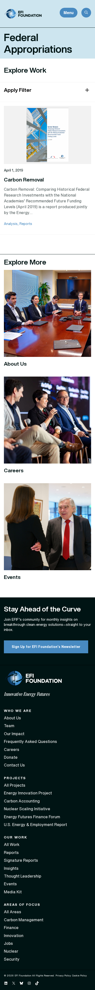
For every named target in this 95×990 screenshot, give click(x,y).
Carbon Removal (24, 179)
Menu (69, 13)
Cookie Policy (79, 975)
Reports (25, 223)
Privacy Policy (63, 975)
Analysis (11, 223)
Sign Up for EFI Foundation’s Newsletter (46, 646)
